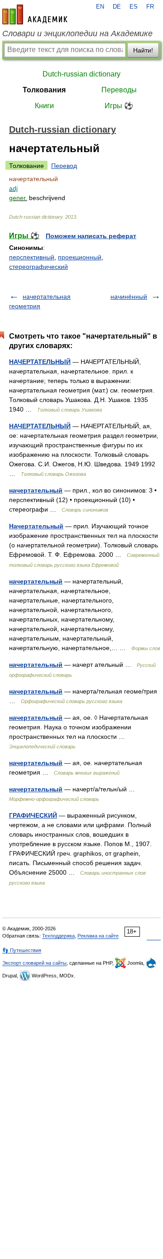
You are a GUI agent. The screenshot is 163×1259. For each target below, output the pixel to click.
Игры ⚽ (119, 106)
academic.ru (34, 14)
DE (117, 7)
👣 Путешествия (21, 950)
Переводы (119, 90)
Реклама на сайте (98, 935)
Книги (44, 106)
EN (100, 7)
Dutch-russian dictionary (81, 74)
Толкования (44, 90)
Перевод (64, 165)
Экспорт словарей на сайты (34, 963)
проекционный (79, 257)
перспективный (31, 257)
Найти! (143, 50)
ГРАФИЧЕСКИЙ (33, 815)
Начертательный (36, 526)
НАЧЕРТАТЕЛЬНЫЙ (40, 361)
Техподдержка (58, 935)
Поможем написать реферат (91, 235)
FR (150, 7)
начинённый (128, 296)
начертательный (35, 490)
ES (133, 7)
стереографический (38, 266)
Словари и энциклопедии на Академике (77, 33)
